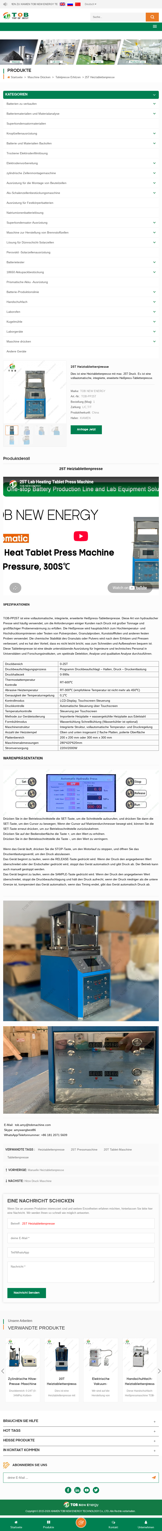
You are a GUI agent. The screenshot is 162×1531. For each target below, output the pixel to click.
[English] (62, 4)
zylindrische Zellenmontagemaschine (31, 173)
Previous (2, 1371)
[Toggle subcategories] (154, 104)
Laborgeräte (15, 331)
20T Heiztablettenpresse (62, 1382)
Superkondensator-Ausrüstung (27, 222)
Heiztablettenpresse (51, 1149)
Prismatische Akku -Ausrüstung (27, 282)
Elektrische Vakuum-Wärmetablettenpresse (101, 1382)
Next (159, 1371)
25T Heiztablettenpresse (38, 1223)
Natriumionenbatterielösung (25, 212)
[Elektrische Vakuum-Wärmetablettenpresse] (101, 1355)
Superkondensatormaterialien (26, 123)
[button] (155, 26)
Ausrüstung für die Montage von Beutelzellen (36, 183)
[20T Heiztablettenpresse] (62, 1355)
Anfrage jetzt (86, 429)
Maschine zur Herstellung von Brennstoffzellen (38, 232)
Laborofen (13, 311)
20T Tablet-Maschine (118, 1149)
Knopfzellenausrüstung (22, 133)
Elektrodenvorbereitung (22, 163)
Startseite (17, 77)
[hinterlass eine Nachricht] (81, 1522)
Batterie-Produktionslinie (23, 292)
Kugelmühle (14, 321)
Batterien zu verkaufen (22, 103)
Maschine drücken (39, 77)
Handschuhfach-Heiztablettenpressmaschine (140, 1382)
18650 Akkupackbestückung (25, 272)
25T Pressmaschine (84, 1149)
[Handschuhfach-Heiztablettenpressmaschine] (140, 1355)
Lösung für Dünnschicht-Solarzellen (30, 242)
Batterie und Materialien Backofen (29, 143)
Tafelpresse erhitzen (68, 77)
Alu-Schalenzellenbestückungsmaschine (33, 193)
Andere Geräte (16, 351)
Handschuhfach (17, 302)
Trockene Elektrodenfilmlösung (27, 153)
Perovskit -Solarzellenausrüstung (28, 252)
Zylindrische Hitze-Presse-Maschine (22, 1382)
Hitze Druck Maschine (37, 1181)
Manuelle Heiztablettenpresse (46, 1170)
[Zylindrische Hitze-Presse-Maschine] (22, 1355)
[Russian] (70, 4)
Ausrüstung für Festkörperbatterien (30, 202)
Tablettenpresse (18, 1157)
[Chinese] (78, 4)
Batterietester (15, 262)
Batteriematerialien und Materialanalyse (33, 113)
